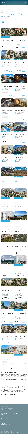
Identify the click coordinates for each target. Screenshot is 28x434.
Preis (2, 12)
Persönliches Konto (4, 418)
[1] (20, 238)
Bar (1, 386)
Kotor (1, 385)
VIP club (2, 414)
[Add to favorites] (12, 28)
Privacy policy (15, 431)
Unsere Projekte (4, 413)
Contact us (16, 413)
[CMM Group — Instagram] (1, 428)
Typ (9, 9)
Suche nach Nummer (18, 20)
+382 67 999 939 (3, 423)
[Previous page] (9, 368)
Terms (16, 432)
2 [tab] (7, 196)
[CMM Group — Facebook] (5, 428)
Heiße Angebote (24, 20)
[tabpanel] (7, 32)
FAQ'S (15, 410)
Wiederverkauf (8, 16)
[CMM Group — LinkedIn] (4, 428)
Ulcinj (3, 386)
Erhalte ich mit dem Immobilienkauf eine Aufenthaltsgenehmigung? (10, 402)
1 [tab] (20, 241)
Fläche (13, 12)
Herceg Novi (5, 385)
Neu (4, 16)
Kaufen (2, 410)
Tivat (18, 385)
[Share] (10, 28)
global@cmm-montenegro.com (5, 424)
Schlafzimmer (2, 20)
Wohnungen (19, 380)
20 (16, 368)
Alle (2, 16)
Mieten (2, 412)
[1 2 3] (7, 32)
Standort (2, 9)
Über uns (2, 417)
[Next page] (18, 368)
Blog (15, 412)
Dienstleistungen (4, 415)
